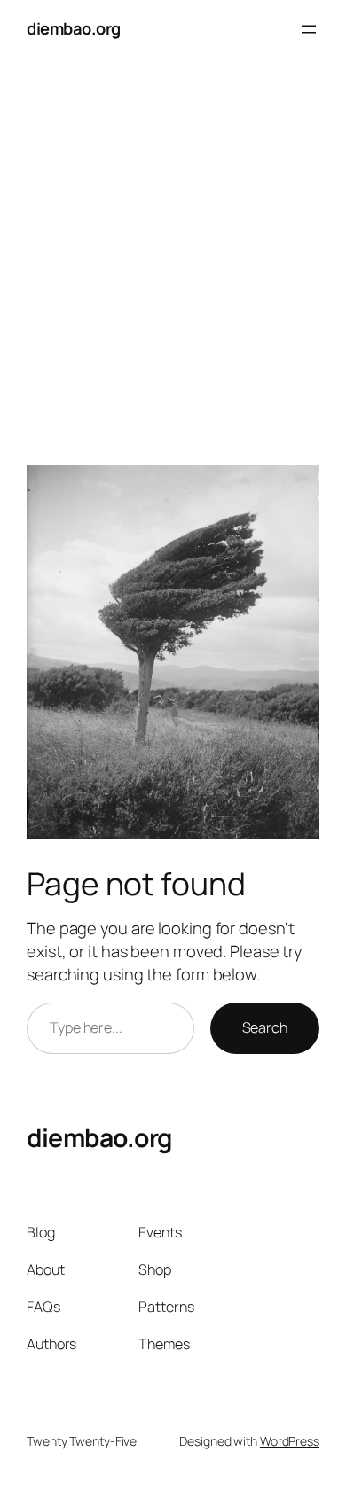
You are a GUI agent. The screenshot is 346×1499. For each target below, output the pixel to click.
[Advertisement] (173, 248)
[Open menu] (308, 29)
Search (264, 1027)
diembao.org (74, 28)
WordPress (289, 1441)
